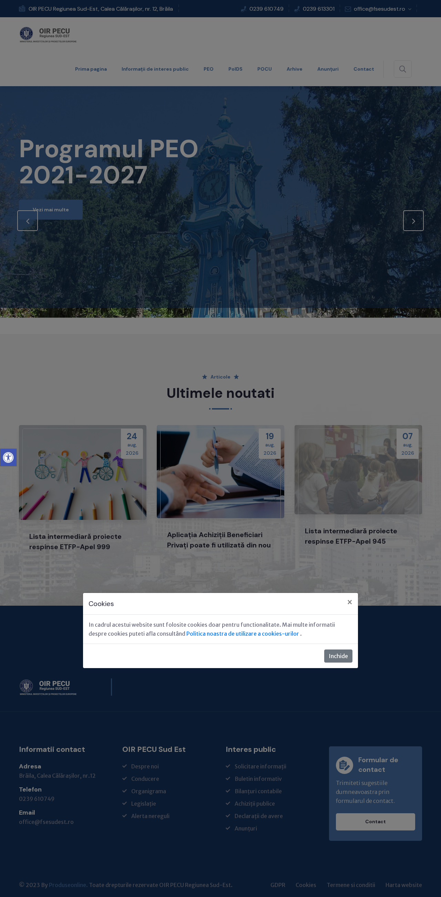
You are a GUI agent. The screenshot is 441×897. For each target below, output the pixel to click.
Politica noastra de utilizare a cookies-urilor (243, 633)
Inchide (338, 656)
